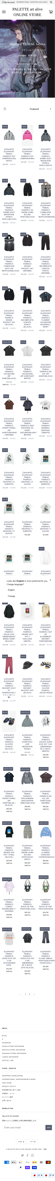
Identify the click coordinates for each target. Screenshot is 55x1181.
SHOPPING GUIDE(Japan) (12, 1076)
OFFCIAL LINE (8, 1060)
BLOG (4, 1035)
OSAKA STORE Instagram (13, 1046)
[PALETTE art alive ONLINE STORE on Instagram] (32, 1156)
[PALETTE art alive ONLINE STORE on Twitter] (22, 1156)
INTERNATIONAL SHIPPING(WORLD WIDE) (19, 1079)
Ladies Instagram (10, 1057)
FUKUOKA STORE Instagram (14, 1053)
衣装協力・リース (8, 1093)
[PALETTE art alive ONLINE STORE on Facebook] (27, 1156)
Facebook (6, 1043)
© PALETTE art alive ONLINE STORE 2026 (24, 1149)
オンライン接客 (7, 1097)
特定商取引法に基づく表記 (11, 1090)
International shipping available (32, 2)
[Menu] (4, 12)
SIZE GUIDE (7, 1083)
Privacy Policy (9, 1086)
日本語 (20, 1141)
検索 (45, 1149)
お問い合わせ (6, 1100)
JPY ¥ (32, 1141)
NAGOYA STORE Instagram (13, 1050)
